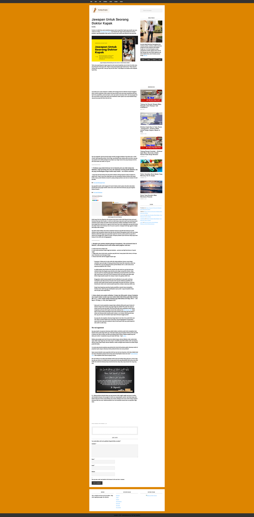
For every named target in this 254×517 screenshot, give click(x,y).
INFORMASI (119, 501)
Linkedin (148, 59)
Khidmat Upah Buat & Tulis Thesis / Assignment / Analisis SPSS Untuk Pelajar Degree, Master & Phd (151, 129)
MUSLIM (118, 503)
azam (141, 222)
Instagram (154, 59)
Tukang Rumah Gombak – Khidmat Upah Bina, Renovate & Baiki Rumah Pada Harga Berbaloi (151, 152)
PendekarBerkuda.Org (101, 10)
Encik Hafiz (142, 215)
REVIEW (118, 505)
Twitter (159, 59)
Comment (94, 443)
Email (93, 465)
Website (93, 471)
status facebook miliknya (105, 31)
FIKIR (117, 497)
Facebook (143, 59)
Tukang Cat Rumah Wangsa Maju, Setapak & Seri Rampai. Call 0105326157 (150, 105)
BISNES (118, 495)
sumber (124, 336)
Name (93, 459)
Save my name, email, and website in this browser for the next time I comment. (108, 479)
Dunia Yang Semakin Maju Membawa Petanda (148, 196)
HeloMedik (142, 218)
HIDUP (117, 499)
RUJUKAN (118, 507)
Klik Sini (145, 55)
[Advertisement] (115, 81)
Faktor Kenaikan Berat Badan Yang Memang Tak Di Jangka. (151, 175)
